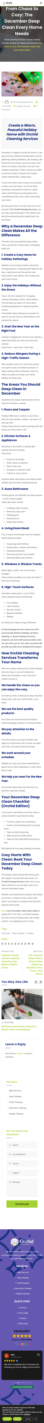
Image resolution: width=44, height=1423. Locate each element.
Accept (7, 1419)
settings (27, 1414)
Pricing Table (23, 1313)
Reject (17, 1419)
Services (23, 1308)
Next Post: (38, 951)
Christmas (5, 933)
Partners (23, 1318)
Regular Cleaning (16, 1114)
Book (3, 911)
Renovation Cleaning (17, 1108)
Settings (28, 1419)
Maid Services (15, 1090)
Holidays (30, 933)
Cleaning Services (23, 106)
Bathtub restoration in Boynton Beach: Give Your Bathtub (19, 1028)
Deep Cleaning (18, 933)
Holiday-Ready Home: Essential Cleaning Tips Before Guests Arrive (10, 961)
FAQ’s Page (23, 1324)
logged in (20, 1053)
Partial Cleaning (15, 1102)
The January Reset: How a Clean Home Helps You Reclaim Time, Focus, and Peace (35, 964)
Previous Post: (7, 951)
